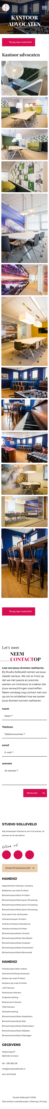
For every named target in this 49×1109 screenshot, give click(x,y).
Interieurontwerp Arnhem (14, 928)
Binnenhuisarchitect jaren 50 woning (19, 909)
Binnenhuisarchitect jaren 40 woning (19, 905)
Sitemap (34, 1101)
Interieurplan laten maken (14, 969)
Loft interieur (8, 988)
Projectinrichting (10, 997)
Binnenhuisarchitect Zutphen (16, 943)
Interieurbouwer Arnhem (14, 919)
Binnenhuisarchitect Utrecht (16, 933)
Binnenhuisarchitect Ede (14, 1021)
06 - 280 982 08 (9, 1063)
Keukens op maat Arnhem (14, 983)
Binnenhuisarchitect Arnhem (16, 895)
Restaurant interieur (12, 1002)
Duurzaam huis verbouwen (15, 914)
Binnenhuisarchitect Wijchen (16, 1031)
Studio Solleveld (21, 1097)
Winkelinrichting (10, 1011)
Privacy (43, 1101)
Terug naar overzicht (20, 42)
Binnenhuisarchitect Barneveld (17, 952)
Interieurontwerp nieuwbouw (16, 924)
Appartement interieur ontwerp (17, 886)
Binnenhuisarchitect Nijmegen (17, 1035)
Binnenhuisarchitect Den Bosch (17, 938)
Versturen (32, 793)
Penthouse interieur (11, 992)
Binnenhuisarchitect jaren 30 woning (19, 900)
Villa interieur (8, 1007)
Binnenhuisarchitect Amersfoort (17, 947)
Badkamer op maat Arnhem (15, 890)
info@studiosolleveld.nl (13, 1069)
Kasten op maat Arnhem (13, 978)
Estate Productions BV (18, 868)
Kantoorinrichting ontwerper (16, 973)
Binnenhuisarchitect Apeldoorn (17, 1016)
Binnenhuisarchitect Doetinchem (18, 1026)
